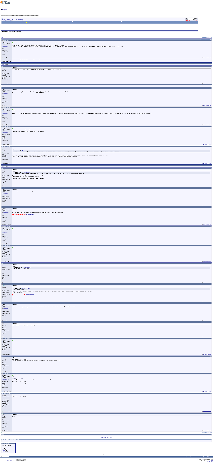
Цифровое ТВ (22, 19)
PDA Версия (4, 10)
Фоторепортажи (12, 15)
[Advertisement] (21, 26)
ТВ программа (21, 15)
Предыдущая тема (103, 437)
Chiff (20, 59)
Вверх (212, 456)
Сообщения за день (124, 21)
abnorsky (3, 64)
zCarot (212, 460)
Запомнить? (195, 18)
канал (6, 435)
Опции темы (203, 39)
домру (3, 435)
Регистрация (195, 20)
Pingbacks (3, 451)
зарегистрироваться (30, 214)
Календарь (188, 456)
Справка (191, 456)
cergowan (13, 59)
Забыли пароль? (188, 20)
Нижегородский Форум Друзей (10, 19)
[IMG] (2, 449)
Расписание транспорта (34, 15)
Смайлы (3, 448)
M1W (35, 59)
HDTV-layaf (28, 59)
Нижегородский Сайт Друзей (203, 456)
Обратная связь (196, 456)
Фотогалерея (4, 9)
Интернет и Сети (17, 19)
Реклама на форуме (210, 461)
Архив (209, 456)
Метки (3, 434)
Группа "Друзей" (27, 15)
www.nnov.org (3, 15)
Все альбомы (74, 21)
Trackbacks (3, 450)
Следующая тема (109, 437)
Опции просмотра (208, 39)
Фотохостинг (4, 11)
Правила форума (27, 21)
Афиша (17, 15)
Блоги (7, 15)
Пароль (187, 19)
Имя (186, 18)
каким (5, 435)
